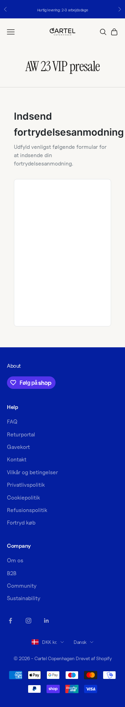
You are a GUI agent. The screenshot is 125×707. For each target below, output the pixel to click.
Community (21, 585)
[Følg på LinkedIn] (46, 620)
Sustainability (23, 598)
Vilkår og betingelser (32, 472)
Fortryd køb (21, 522)
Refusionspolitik (27, 510)
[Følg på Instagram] (28, 620)
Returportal (21, 434)
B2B (11, 573)
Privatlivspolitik (26, 485)
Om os (15, 560)
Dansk (80, 642)
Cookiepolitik (23, 497)
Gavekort (18, 447)
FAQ (12, 421)
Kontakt (16, 459)
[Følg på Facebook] (10, 620)
